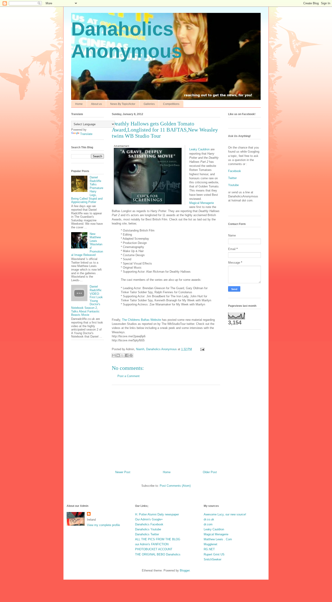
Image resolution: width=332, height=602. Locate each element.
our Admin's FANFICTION (151, 544)
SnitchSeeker (212, 559)
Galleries (149, 104)
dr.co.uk (209, 519)
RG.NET (209, 549)
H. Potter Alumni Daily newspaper (157, 514)
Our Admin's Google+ (149, 519)
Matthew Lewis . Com (218, 539)
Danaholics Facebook (149, 524)
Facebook (234, 171)
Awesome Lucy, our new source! (225, 514)
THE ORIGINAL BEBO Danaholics (157, 554)
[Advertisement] (166, 426)
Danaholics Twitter (147, 534)
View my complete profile (103, 525)
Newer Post (122, 472)
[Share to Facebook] (126, 355)
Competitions (171, 104)
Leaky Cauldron (199, 149)
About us (96, 104)
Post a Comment (128, 376)
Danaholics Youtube (148, 529)
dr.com (208, 524)
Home (79, 104)
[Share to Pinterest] (131, 355)
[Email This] (114, 355)
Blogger (184, 570)
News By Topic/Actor (122, 104)
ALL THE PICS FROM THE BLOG (157, 539)
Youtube (233, 185)
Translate (86, 134)
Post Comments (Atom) (175, 485)
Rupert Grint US (214, 554)
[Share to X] (122, 355)
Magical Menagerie (201, 203)
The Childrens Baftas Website (141, 319)
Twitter (232, 178)
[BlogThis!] (118, 355)
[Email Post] (201, 349)
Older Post (210, 472)
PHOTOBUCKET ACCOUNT (153, 549)
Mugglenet (210, 544)
